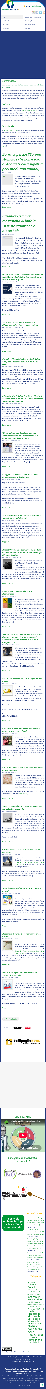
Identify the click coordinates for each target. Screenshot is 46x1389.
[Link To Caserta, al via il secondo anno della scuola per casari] (7, 861)
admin (16, 596)
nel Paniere (5, 24)
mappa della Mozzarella (29, 110)
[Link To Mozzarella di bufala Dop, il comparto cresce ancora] (7, 945)
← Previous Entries (10, 1019)
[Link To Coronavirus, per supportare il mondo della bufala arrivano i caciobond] (7, 740)
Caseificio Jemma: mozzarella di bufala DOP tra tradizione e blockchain (36, 1232)
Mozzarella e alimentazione (34, 1322)
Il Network (5, 21)
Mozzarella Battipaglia (33, 1317)
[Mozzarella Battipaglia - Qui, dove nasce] (23, 5)
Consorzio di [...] (24, 794)
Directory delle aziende (11, 130)
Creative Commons (34, 1352)
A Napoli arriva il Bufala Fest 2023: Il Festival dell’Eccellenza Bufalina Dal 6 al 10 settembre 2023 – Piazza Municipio (22, 399)
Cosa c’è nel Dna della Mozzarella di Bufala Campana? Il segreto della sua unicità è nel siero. (21, 362)
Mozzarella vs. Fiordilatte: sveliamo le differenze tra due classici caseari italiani (20, 323)
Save (28, 1027)
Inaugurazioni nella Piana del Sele (35, 1303)
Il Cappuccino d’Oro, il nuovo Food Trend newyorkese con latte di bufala (20, 475)
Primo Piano (34, 1339)
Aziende (32, 1284)
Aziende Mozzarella (33, 1288)
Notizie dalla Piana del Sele (33, 17)
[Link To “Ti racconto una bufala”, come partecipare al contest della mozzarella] (7, 818)
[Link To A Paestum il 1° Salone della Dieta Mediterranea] (7, 603)
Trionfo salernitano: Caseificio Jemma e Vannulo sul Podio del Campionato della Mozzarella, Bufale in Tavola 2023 (20, 435)
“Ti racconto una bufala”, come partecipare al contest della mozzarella (22, 807)
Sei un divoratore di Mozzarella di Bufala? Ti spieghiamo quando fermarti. (21, 516)
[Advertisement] (23, 54)
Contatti (27, 28)
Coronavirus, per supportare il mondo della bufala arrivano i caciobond (21, 730)
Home (4, 17)
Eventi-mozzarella (34, 1296)
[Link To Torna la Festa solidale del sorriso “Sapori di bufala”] (7, 900)
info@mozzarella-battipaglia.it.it (23, 1361)
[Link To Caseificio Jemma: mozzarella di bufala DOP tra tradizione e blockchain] (7, 241)
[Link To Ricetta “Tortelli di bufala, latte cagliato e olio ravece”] (7, 690)
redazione (17, 282)
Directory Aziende (30, 21)
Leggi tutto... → (7, 207)
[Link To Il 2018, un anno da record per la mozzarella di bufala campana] (7, 779)
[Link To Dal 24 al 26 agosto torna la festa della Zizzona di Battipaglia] (7, 984)
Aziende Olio (31, 1292)
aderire (4, 146)
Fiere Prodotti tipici (35, 1300)
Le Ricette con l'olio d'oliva (35, 1306)
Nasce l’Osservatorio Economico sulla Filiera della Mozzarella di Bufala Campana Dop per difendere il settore (22, 552)
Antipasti (31, 1282)
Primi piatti (32, 1337)
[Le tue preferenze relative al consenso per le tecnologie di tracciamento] (42, 1385)
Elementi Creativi (33, 1357)
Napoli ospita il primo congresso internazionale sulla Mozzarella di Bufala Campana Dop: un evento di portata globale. (22, 277)
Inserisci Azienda (30, 24)
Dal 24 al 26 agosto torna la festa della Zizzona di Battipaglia (19, 974)
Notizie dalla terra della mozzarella (35, 1330)
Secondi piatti (33, 1342)
